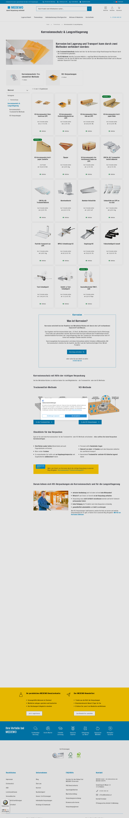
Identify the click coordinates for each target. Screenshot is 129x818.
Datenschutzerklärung (77, 410)
